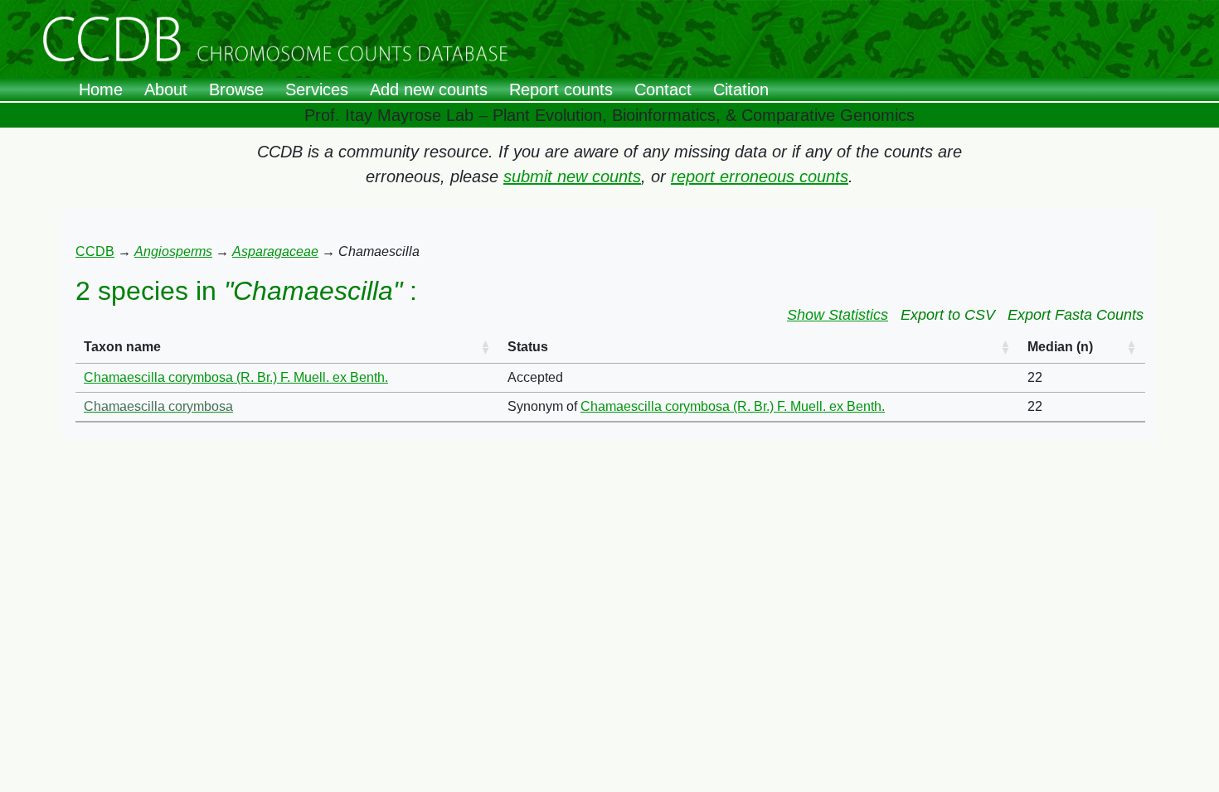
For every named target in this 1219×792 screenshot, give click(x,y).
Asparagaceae (275, 251)
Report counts (561, 89)
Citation (741, 89)
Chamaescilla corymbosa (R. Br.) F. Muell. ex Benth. (236, 377)
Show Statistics (837, 315)
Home (101, 89)
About (165, 89)
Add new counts (429, 89)
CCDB (94, 251)
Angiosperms (173, 251)
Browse (236, 89)
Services (316, 89)
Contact (663, 89)
